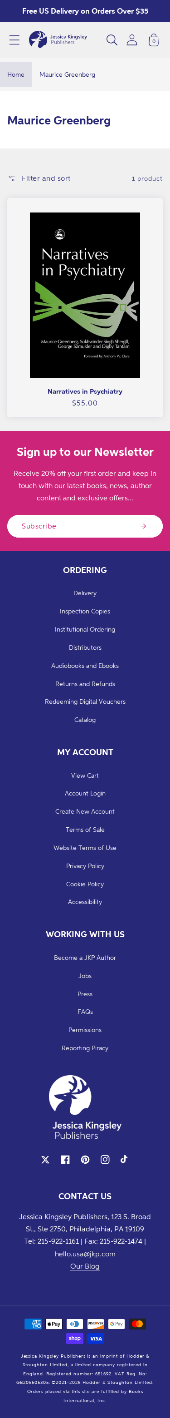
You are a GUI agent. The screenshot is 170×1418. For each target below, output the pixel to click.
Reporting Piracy (85, 1048)
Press (85, 994)
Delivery (85, 593)
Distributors (85, 647)
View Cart (85, 775)
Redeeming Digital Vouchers (85, 701)
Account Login (85, 793)
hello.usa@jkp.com (85, 1254)
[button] (14, 40)
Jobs (85, 975)
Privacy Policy (85, 866)
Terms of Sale (85, 829)
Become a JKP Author (85, 957)
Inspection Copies (85, 611)
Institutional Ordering (85, 629)
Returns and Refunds (85, 683)
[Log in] (131, 39)
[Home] (58, 40)
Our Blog (85, 1266)
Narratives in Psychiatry (85, 391)
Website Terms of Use (85, 847)
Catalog (85, 719)
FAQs (85, 1011)
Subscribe (39, 526)
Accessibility (85, 901)
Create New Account (85, 811)
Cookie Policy (85, 884)
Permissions (85, 1029)
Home (15, 74)
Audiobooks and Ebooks (85, 665)
